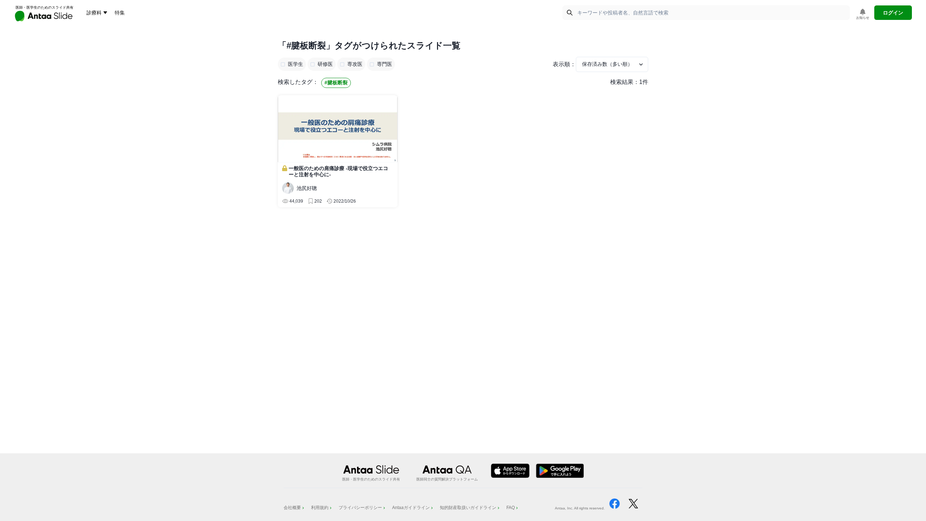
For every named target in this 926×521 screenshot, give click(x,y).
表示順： (564, 64)
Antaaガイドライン (411, 507)
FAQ (510, 507)
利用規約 (319, 507)
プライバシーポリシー (360, 507)
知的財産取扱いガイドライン (468, 507)
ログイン (893, 13)
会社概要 (292, 507)
